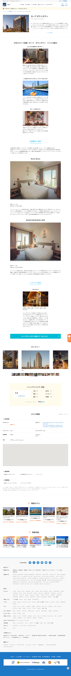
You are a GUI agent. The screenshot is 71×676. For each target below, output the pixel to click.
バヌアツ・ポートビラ (25, 583)
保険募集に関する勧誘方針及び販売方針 (39, 635)
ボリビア (60, 616)
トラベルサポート (27, 656)
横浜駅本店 (15, 570)
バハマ (34, 616)
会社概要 (53, 656)
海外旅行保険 (21, 635)
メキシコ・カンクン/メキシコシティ (35, 582)
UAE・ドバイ (38, 574)
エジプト (14, 602)
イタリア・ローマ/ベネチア (18, 574)
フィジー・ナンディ (59, 576)
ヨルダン (29, 599)
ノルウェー (27, 595)
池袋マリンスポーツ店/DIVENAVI (35, 570)
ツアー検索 (22, 4)
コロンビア (35, 617)
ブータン (34, 608)
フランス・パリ (53, 574)
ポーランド (41, 593)
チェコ (24, 593)
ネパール (59, 606)
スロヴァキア (46, 593)
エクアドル (29, 617)
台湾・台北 (44, 580)
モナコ (41, 591)
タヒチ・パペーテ (37, 576)
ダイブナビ (6, 644)
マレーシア (44, 606)
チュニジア (24, 602)
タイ (18, 606)
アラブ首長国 (9, 11)
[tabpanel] (35, 180)
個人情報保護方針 (46, 656)
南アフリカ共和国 (40, 602)
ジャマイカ (44, 616)
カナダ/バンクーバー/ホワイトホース (20, 582)
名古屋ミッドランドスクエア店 (48, 570)
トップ (4, 11)
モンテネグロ (15, 596)
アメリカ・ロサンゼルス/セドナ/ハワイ (55, 580)
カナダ (23, 613)
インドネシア (61, 578)
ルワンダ (14, 603)
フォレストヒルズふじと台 (51, 644)
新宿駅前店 (20, 570)
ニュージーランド (23, 625)
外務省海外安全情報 (52, 635)
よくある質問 (19, 656)
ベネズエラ (40, 617)
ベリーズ (19, 616)
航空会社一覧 (6, 635)
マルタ (19, 591)
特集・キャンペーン (41, 4)
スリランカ (15, 608)
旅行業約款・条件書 (36, 656)
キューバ (39, 616)
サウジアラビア (35, 599)
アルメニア (24, 610)
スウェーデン (15, 595)
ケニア (29, 602)
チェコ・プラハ (45, 574)
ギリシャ (48, 595)
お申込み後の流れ (13, 635)
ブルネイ (39, 608)
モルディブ (15, 620)
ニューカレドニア (20, 623)
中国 (43, 608)
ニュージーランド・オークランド (48, 576)
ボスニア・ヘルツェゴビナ (42, 596)
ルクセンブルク (56, 591)
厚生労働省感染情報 (61, 635)
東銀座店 (25, 570)
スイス (20, 593)
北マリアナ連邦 (50, 623)
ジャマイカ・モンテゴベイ (55, 582)
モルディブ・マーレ (16, 576)
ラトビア (37, 595)
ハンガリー (35, 593)
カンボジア (28, 606)
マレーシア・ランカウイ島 (36, 580)
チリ (25, 617)
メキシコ (14, 616)
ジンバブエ (52, 602)
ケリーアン (35, 644)
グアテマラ (24, 616)
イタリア (14, 591)
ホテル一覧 (19, 11)
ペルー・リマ (45, 582)
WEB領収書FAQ (26, 637)
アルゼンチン (20, 617)
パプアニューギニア (32, 625)
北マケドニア (32, 596)
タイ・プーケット (54, 578)
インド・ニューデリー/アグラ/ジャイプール (21, 580)
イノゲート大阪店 (58, 570)
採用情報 (59, 656)
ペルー (56, 616)
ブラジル (14, 617)
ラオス (19, 608)
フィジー (26, 623)
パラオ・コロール (16, 583)
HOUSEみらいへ (41, 644)
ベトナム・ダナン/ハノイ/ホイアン (19, 578)
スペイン (23, 591)
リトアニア (43, 595)
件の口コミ (21, 395)
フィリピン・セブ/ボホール (32, 578)
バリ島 (33, 606)
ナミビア (57, 602)
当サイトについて (7, 637)
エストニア (32, 595)
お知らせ (12, 656)
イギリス (62, 591)
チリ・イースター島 (34, 583)
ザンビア (47, 602)
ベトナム (14, 606)
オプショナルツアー (49, 4)
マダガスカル (62, 602)
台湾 (46, 608)
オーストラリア (47, 583)
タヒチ (14, 623)
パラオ (41, 623)
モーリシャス (20, 620)
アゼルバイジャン (31, 610)
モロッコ (41, 583)
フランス (37, 591)
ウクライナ (19, 610)
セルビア (49, 596)
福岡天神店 (15, 572)
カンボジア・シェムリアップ (44, 578)
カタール (21, 599)
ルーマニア (27, 596)
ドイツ (33, 591)
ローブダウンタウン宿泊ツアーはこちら (35, 336)
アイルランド (15, 593)
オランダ (45, 591)
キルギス (50, 610)
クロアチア (53, 595)
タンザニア (34, 602)
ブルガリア (21, 596)
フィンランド (59, 593)
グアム (45, 623)
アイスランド (53, 593)
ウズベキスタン (44, 610)
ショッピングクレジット (8, 646)
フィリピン (23, 606)
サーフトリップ (12, 644)
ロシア (14, 610)
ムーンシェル (28, 644)
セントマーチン (50, 616)
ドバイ (14, 11)
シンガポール (50, 606)
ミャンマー (29, 608)
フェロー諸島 (55, 596)
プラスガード (27, 635)
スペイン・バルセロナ (61, 574)
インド (55, 606)
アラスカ (19, 613)
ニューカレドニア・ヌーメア (27, 576)
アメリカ (14, 613)
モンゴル (24, 608)
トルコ (25, 599)
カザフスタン (55, 610)
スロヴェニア (58, 595)
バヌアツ (31, 623)
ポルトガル (28, 591)
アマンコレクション (20, 644)
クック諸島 (36, 623)
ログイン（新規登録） (63, 1)
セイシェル (27, 620)
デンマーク (21, 595)
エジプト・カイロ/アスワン (30, 574)
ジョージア (38, 610)
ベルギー (50, 591)
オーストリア (29, 593)
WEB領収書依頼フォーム (16, 637)
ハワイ (14, 628)
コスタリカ (30, 616)
